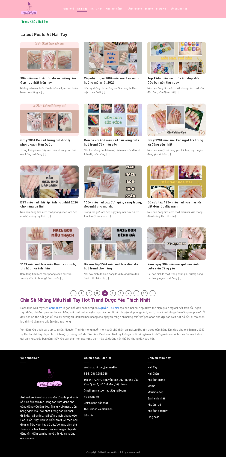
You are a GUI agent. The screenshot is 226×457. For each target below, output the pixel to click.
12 (144, 293)
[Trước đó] (73, 293)
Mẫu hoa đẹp (155, 392)
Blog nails (153, 417)
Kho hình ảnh (114, 8)
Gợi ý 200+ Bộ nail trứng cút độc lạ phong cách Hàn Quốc (45, 142)
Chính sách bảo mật (96, 403)
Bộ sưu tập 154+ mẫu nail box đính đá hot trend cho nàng (111, 266)
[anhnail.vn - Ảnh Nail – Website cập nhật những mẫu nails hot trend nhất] (38, 9)
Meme (149, 8)
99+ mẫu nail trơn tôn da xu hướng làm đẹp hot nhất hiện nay (48, 80)
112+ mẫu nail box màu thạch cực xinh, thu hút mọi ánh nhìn (48, 266)
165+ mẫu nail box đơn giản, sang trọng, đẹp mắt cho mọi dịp (113, 204)
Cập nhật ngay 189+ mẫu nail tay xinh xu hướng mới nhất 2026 (112, 80)
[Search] (194, 9)
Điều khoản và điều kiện (98, 409)
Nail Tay (82, 8)
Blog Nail (161, 8)
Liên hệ (88, 415)
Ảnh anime (135, 8)
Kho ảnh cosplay (157, 411)
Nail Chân (96, 8)
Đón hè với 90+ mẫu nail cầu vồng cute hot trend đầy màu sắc (111, 142)
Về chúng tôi (179, 8)
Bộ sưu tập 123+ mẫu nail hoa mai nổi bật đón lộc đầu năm (174, 204)
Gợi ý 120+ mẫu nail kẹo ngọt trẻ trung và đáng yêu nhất (175, 142)
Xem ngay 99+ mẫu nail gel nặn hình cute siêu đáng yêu (173, 266)
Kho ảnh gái (154, 404)
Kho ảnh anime (156, 379)
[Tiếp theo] (153, 293)
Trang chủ (67, 8)
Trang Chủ (28, 21)
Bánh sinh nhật (156, 398)
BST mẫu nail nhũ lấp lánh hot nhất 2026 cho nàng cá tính (49, 204)
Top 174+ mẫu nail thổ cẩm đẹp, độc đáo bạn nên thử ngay (173, 80)
